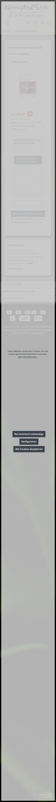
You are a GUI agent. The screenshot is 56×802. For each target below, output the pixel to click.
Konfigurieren (28, 441)
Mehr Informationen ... (28, 357)
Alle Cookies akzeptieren (29, 449)
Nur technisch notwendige (28, 434)
